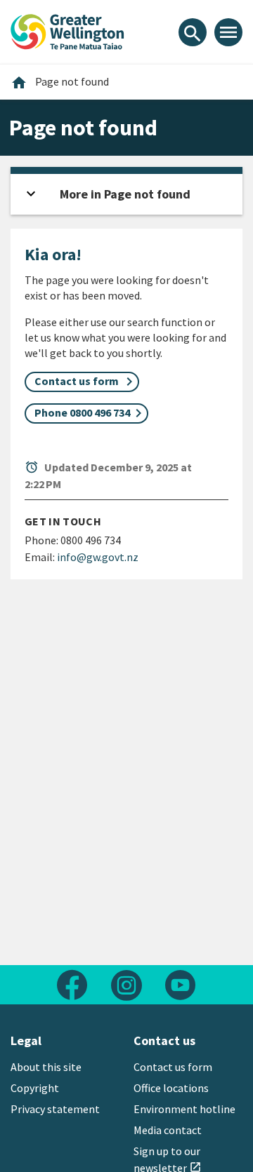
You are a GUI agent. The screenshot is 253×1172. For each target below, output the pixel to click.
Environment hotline (184, 1109)
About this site (46, 1067)
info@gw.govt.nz (97, 557)
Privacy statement (55, 1109)
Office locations (171, 1088)
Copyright (35, 1088)
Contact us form (173, 1067)
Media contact (168, 1130)
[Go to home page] (67, 30)
